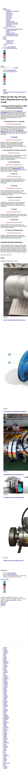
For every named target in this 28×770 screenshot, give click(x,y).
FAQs (4, 38)
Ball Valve (8, 12)
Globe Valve (9, 17)
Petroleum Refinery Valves (12, 34)
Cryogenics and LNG (11, 30)
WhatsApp (3, 604)
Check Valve (9, 15)
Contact (5, 44)
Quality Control (9, 43)
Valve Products (6, 9)
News (4, 36)
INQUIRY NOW (4, 579)
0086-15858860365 (11, 46)
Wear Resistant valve (11, 26)
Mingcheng (7, 600)
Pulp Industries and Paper (12, 35)
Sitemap (19, 600)
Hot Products (14, 600)
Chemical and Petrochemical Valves (14, 29)
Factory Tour (9, 42)
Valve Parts (8, 25)
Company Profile (10, 40)
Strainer (8, 20)
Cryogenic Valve (10, 21)
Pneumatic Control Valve (12, 22)
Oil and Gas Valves (10, 33)
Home (4, 8)
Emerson (15, 137)
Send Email (3, 602)
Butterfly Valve (9, 13)
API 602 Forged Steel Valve (12, 11)
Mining (8, 31)
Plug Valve (8, 18)
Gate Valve (8, 16)
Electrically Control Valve (12, 24)
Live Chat (3, 605)
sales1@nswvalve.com (12, 48)
